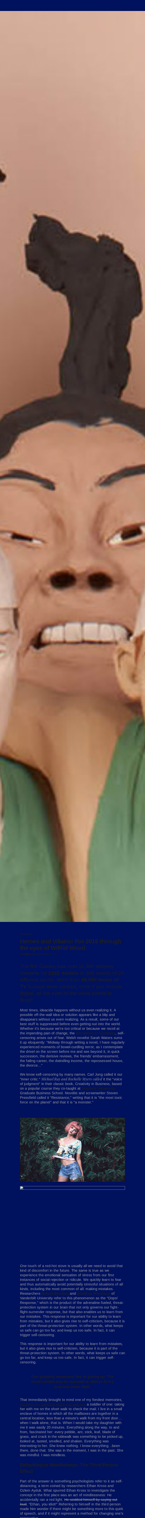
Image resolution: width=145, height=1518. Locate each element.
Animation (26, 934)
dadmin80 (25, 954)
